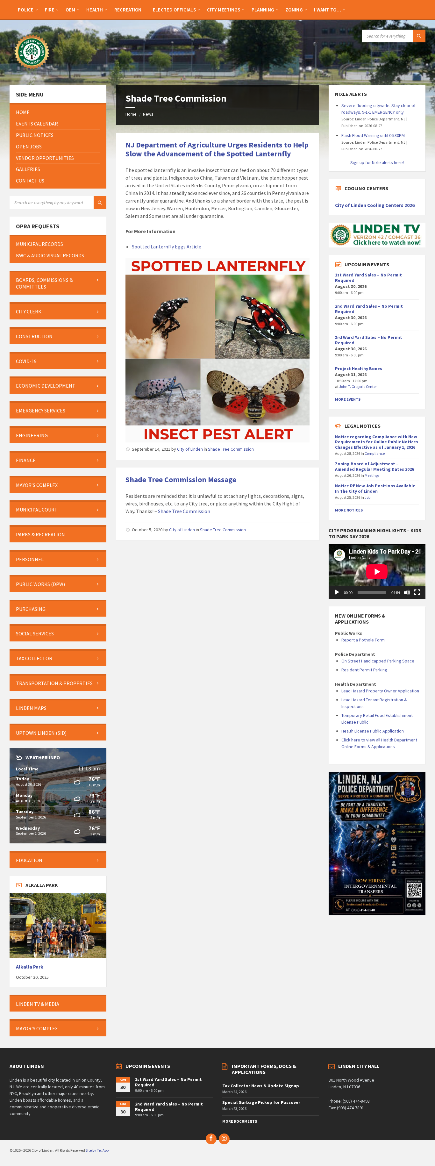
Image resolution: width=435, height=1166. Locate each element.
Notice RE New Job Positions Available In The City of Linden (375, 488)
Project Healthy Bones (358, 368)
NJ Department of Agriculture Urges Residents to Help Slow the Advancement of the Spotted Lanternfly (217, 149)
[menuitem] (26, 9)
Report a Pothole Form (363, 640)
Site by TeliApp (97, 1150)
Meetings (372, 475)
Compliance (375, 453)
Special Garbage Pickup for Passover (261, 1102)
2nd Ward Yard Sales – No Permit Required (369, 308)
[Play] (337, 592)
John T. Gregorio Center (358, 386)
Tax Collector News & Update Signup (260, 1086)
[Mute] (407, 592)
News (148, 114)
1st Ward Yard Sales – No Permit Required (368, 277)
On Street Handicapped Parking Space (377, 661)
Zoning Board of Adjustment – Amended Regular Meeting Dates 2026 (374, 466)
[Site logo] (32, 72)
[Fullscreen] (417, 592)
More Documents (239, 1121)
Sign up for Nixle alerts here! (377, 162)
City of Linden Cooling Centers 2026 (375, 205)
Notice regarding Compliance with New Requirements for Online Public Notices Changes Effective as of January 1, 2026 (376, 442)
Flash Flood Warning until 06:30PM (373, 135)
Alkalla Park (29, 967)
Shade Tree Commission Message (180, 479)
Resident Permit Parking (364, 670)
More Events (347, 399)
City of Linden (190, 449)
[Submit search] (419, 36)
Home (131, 114)
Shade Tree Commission (231, 449)
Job (368, 497)
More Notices (349, 510)
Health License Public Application (372, 731)
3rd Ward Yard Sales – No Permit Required (368, 340)
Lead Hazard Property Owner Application (380, 691)
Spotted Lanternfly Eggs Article (166, 246)
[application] (377, 571)
